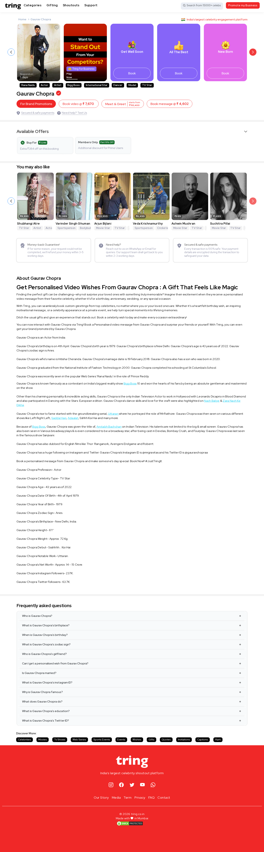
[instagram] (111, 785)
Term (127, 797)
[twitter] (132, 785)
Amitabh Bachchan (109, 427)
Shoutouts (71, 5)
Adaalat (73, 418)
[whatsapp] (153, 785)
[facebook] (121, 785)
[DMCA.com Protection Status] (130, 823)
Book (132, 73)
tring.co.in (138, 814)
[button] (252, 52)
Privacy (139, 797)
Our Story (101, 797)
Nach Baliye (211, 401)
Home (22, 19)
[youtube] (142, 785)
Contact (164, 797)
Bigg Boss (130, 383)
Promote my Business (243, 5)
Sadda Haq (58, 418)
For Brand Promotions (36, 104)
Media (116, 797)
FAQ (151, 797)
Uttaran (113, 414)
